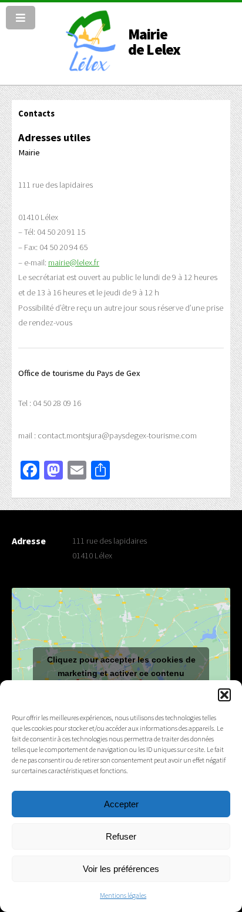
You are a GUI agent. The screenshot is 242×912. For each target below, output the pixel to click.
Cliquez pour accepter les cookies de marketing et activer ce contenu (121, 666)
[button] (224, 695)
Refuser (121, 836)
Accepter (121, 804)
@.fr (73, 262)
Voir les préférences (121, 869)
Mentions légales (123, 895)
